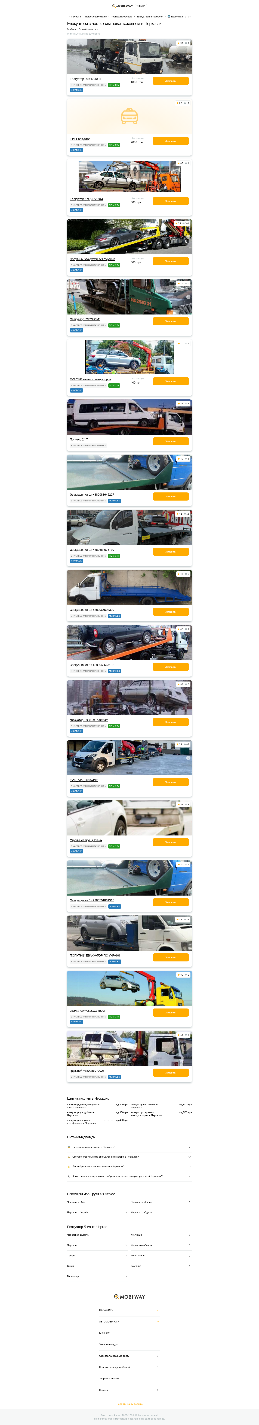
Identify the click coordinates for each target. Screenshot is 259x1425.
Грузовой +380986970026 (87, 1070)
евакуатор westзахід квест (87, 1010)
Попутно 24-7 (79, 439)
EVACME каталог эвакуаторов (90, 379)
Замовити (170, 80)
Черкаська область (121, 16)
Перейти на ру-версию (129, 1403)
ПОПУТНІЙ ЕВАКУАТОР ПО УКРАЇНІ (95, 955)
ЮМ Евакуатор (80, 139)
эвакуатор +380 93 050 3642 (89, 720)
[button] (127, 71)
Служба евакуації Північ (86, 840)
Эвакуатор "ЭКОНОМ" (85, 319)
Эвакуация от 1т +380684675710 (92, 549)
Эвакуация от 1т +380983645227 (92, 494)
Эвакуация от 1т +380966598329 (92, 610)
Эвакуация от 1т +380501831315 (92, 900)
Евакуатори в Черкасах (150, 16)
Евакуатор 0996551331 (85, 79)
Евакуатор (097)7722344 (86, 199)
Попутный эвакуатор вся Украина (92, 259)
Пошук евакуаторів (96, 16)
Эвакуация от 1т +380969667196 (92, 665)
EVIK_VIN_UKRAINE (84, 780)
